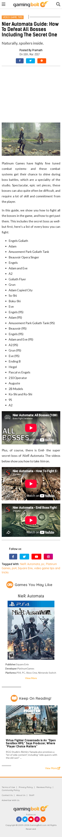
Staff (31, 795)
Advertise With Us (10, 800)
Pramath (37, 50)
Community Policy (11, 790)
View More (31, 678)
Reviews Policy (44, 787)
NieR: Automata (30, 564)
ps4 (14, 568)
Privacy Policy (26, 787)
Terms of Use (8, 787)
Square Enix (25, 568)
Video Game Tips (13, 17)
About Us (20, 795)
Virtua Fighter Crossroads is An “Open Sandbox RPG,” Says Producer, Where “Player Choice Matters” (31, 743)
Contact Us (7, 795)
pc (42, 564)
